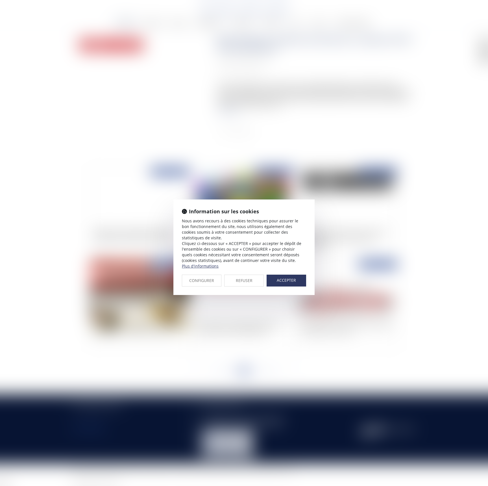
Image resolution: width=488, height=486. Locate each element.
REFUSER (244, 280)
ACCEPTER (286, 280)
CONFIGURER (201, 280)
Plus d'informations (200, 266)
